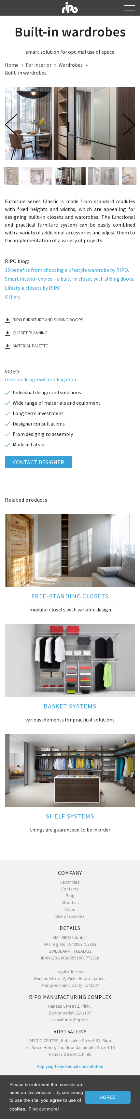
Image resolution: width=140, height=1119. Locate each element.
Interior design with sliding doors (42, 379)
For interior (38, 65)
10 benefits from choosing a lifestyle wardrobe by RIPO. (67, 270)
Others (13, 296)
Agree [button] (108, 1097)
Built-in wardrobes (26, 72)
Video (70, 909)
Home (12, 65)
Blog (70, 896)
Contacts (70, 889)
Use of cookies (70, 916)
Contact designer (38, 462)
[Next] (127, 124)
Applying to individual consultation (70, 1066)
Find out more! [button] (44, 1109)
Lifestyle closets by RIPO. (33, 288)
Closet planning (30, 333)
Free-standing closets (70, 596)
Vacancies (70, 882)
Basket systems (70, 706)
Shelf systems (70, 816)
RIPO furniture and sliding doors (48, 320)
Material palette (30, 346)
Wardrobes (71, 65)
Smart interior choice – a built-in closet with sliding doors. (69, 278)
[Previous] (13, 124)
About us (70, 902)
